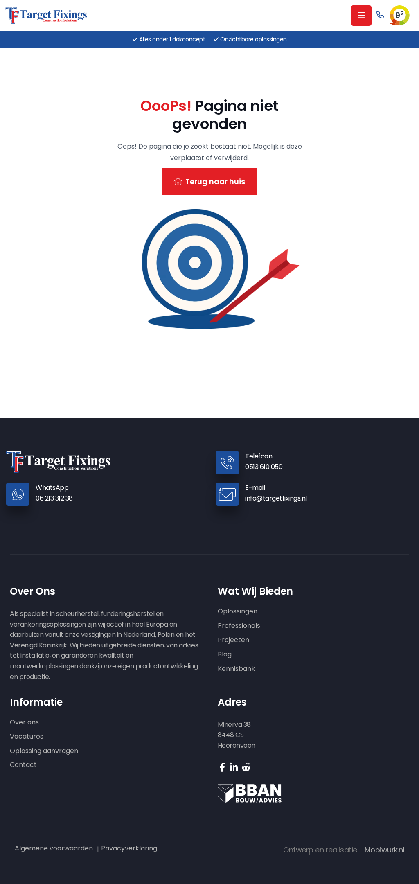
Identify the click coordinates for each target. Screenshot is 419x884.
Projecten (233, 640)
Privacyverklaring (129, 848)
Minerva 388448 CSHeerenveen (236, 735)
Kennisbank (236, 669)
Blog (225, 654)
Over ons (24, 722)
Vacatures (26, 737)
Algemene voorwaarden (54, 848)
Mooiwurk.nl (385, 850)
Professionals (239, 626)
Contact (23, 765)
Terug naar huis (215, 181)
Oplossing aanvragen (44, 751)
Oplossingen (237, 612)
